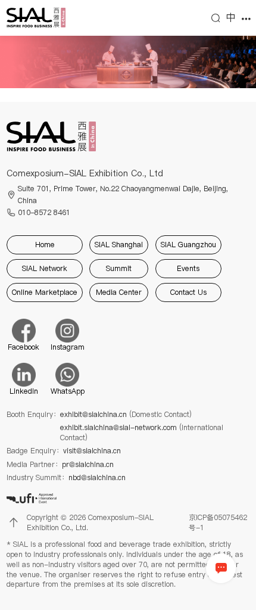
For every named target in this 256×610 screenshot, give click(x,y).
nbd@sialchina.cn (97, 478)
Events (188, 268)
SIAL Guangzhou (188, 244)
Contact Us (188, 292)
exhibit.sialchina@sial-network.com (141, 433)
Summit (119, 268)
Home (45, 244)
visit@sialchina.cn (92, 451)
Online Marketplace (44, 292)
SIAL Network (44, 268)
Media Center (119, 292)
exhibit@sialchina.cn (126, 414)
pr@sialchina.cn (88, 464)
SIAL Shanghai (119, 244)
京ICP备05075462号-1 (218, 523)
